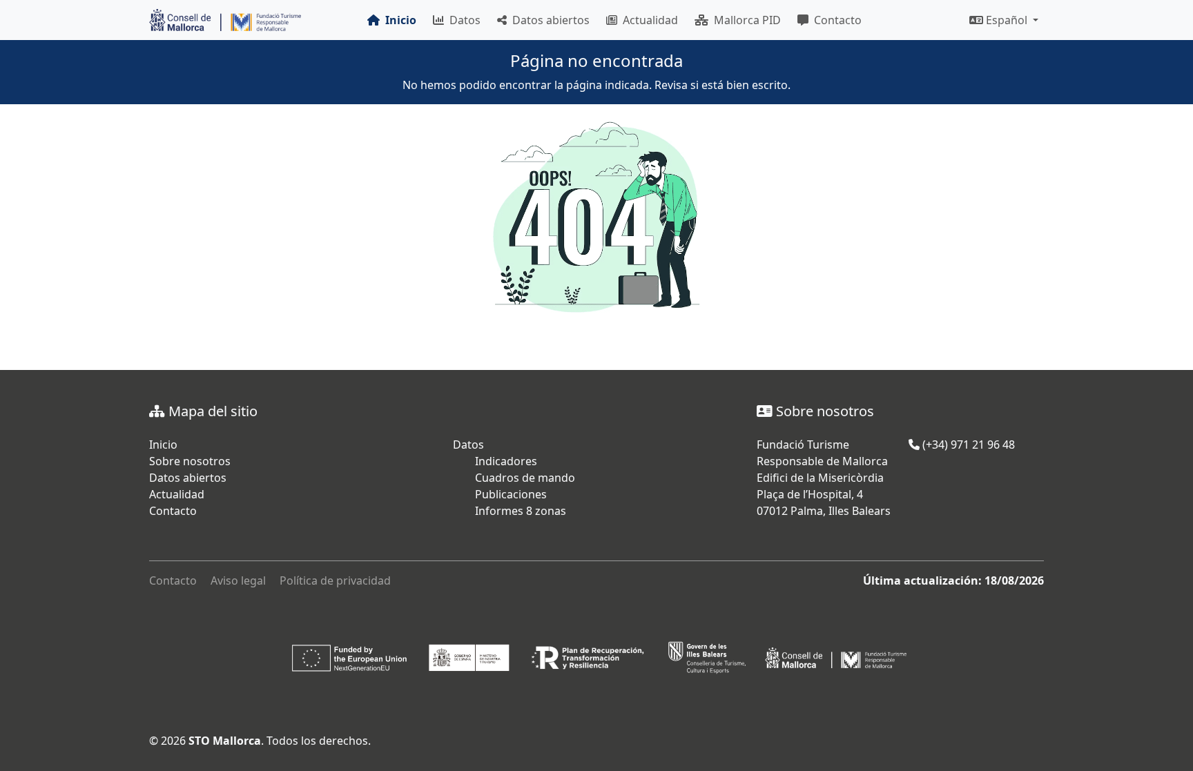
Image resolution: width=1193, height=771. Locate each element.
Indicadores (506, 461)
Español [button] (1006, 20)
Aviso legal (238, 580)
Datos (462, 20)
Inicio (163, 444)
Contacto (835, 20)
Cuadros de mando (525, 477)
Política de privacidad (335, 580)
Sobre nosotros (190, 461)
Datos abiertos (548, 20)
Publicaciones (511, 494)
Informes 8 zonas (520, 510)
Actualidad (647, 20)
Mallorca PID (744, 20)
